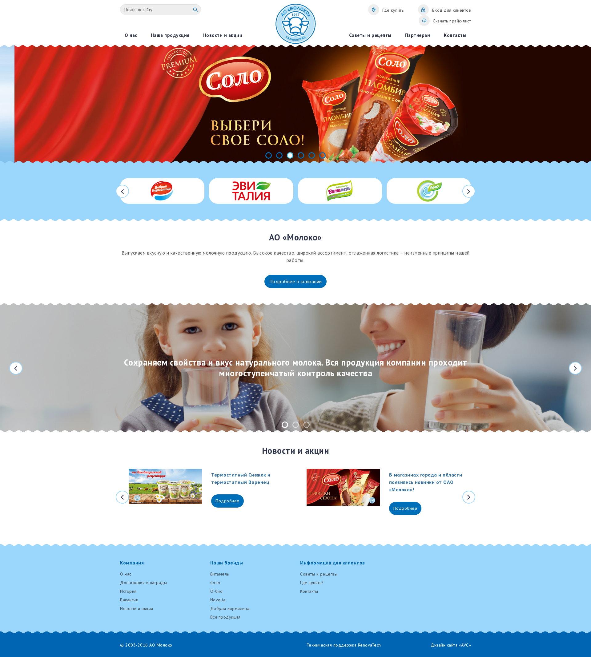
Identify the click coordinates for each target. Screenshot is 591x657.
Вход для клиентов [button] (451, 10)
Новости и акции (136, 608)
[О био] (429, 191)
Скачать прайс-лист (452, 21)
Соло (215, 582)
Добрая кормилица (230, 608)
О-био (216, 591)
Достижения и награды (143, 582)
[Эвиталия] (251, 191)
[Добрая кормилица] (162, 191)
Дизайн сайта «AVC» (451, 645)
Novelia (218, 600)
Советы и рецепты (318, 574)
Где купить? (312, 582)
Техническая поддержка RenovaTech (344, 645)
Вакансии (129, 600)
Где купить (393, 10)
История (128, 591)
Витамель (219, 574)
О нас (125, 574)
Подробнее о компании (295, 281)
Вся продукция (225, 617)
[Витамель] (340, 191)
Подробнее (227, 501)
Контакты (309, 591)
